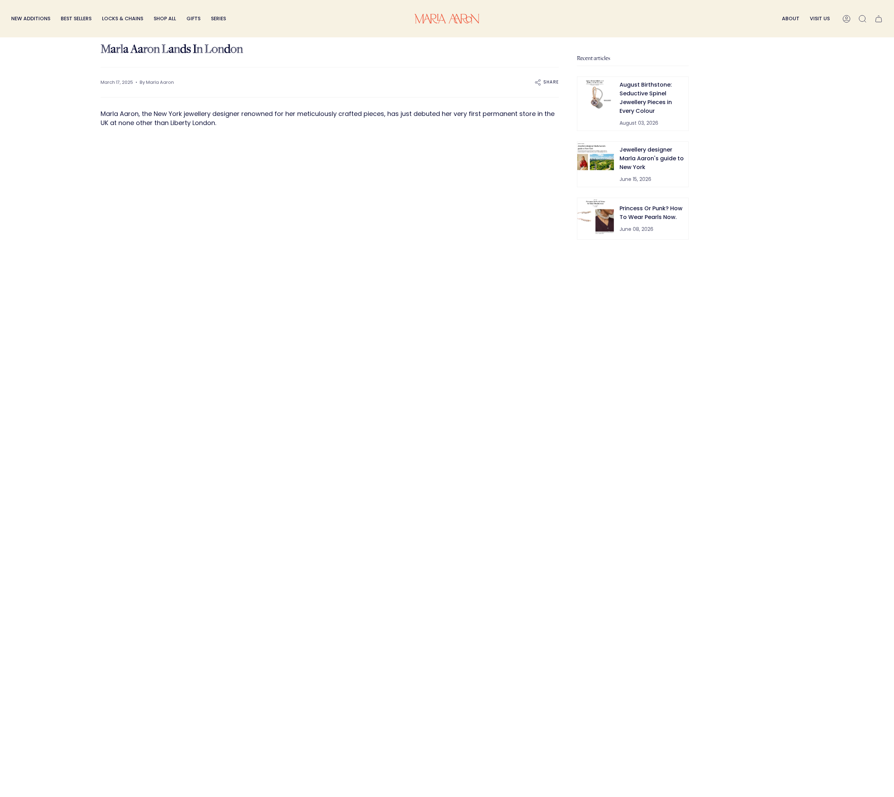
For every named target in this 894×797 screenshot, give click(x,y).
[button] (122, 18)
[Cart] (879, 18)
